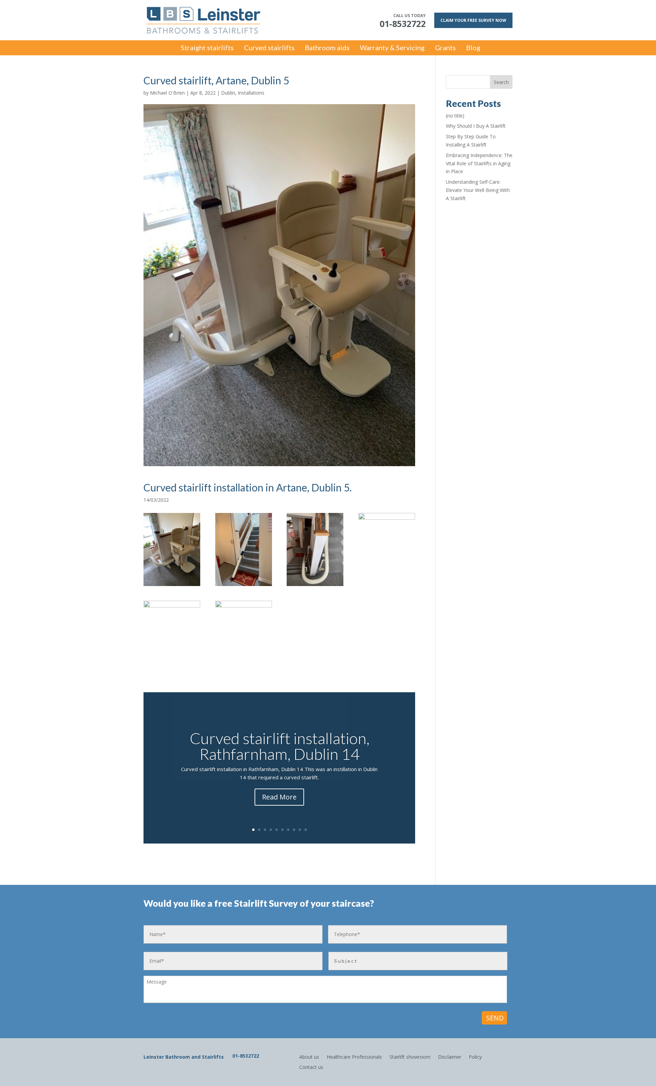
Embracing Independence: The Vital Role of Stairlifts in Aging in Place (479, 163)
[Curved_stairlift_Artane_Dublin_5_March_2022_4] (386, 586)
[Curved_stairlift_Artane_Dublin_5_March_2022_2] (243, 674)
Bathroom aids (327, 48)
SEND (495, 1017)
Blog (473, 48)
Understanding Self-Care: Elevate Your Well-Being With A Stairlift (478, 190)
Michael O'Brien (167, 92)
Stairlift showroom (410, 1056)
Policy (475, 1056)
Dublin (228, 92)
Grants (445, 48)
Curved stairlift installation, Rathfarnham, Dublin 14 (279, 745)
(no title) (455, 115)
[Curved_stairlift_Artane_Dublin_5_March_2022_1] (172, 586)
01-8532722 (245, 1056)
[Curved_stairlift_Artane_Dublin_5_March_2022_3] (172, 674)
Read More (279, 796)
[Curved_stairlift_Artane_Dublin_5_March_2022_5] (315, 586)
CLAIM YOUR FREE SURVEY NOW (473, 20)
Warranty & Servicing (392, 48)
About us (309, 1056)
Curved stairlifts (269, 48)
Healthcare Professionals (354, 1056)
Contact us (311, 1067)
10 (305, 830)
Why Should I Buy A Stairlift (476, 126)
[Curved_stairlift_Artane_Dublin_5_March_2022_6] (243, 586)
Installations (251, 92)
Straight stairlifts (207, 48)
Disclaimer (449, 1056)
